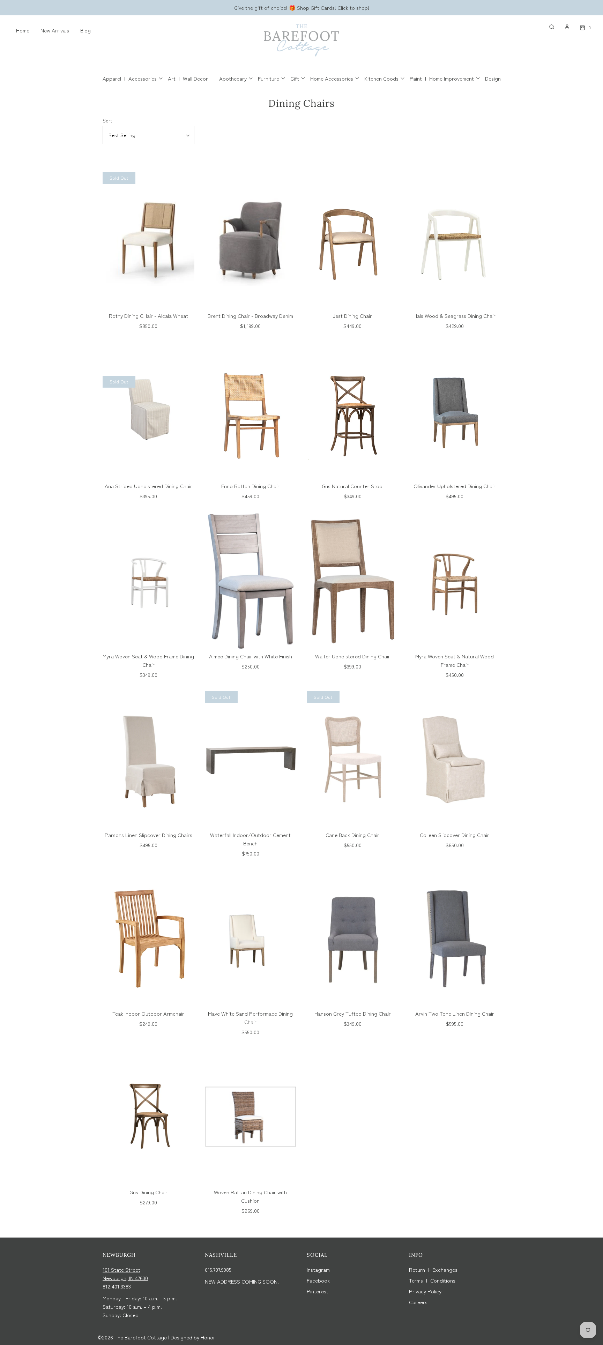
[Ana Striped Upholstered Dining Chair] (148, 410)
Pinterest (317, 1291)
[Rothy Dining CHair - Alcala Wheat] (148, 240)
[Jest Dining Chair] (353, 240)
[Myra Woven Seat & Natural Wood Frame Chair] (455, 581)
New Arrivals (54, 30)
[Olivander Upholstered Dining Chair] (455, 410)
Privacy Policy (425, 1291)
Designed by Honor (193, 1337)
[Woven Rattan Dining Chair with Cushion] (251, 1116)
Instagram (318, 1269)
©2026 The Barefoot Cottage (132, 1337)
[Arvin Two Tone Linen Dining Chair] (455, 938)
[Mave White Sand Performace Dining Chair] (251, 938)
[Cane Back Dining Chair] (353, 759)
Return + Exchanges (433, 1269)
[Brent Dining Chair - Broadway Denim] (251, 240)
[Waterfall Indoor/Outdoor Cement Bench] (251, 759)
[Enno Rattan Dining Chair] (251, 410)
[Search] (548, 27)
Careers (418, 1302)
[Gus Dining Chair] (148, 1116)
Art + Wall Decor (188, 78)
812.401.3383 (117, 1286)
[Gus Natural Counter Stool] (353, 410)
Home (22, 30)
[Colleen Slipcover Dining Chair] (455, 759)
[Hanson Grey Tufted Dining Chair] (353, 938)
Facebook (318, 1280)
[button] (148, 135)
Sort (107, 120)
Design (493, 78)
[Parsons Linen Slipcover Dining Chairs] (148, 759)
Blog (85, 30)
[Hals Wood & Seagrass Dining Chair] (455, 240)
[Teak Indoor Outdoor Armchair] (148, 938)
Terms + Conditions (432, 1280)
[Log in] (563, 27)
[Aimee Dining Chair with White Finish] (251, 581)
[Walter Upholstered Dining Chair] (353, 581)
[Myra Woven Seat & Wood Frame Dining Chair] (148, 581)
